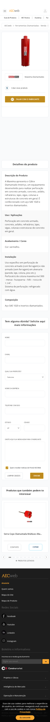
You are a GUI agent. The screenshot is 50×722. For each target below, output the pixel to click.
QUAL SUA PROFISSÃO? (13, 371)
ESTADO (8, 422)
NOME (7, 337)
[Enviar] (45, 661)
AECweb (8, 25)
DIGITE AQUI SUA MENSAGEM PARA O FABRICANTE (23, 439)
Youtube (11, 624)
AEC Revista (25, 18)
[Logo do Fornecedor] (13, 77)
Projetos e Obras (11, 677)
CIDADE (27, 422)
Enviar (37, 475)
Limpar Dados (13, 475)
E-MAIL (7, 354)
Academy (38, 18)
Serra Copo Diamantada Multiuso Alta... (23, 533)
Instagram (11, 641)
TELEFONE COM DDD (12, 405)
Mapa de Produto (9, 600)
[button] (4, 557)
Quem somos (7, 589)
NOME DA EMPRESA (12, 388)
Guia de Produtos (10, 18)
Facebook (11, 616)
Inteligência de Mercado (14, 686)
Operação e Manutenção (15, 695)
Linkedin (11, 633)
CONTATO (14, 547)
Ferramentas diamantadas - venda (30, 25)
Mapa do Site (7, 595)
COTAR (35, 547)
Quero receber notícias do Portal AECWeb (25, 468)
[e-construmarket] (12, 668)
